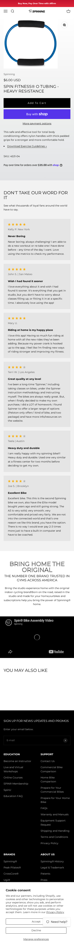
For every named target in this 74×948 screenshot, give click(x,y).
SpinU (7, 790)
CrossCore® (11, 873)
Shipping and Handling (55, 830)
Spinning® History (52, 861)
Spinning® (10, 861)
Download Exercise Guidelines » (27, 146)
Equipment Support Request (53, 822)
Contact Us (48, 761)
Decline (36, 930)
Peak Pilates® (12, 867)
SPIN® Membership (16, 783)
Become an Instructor (17, 761)
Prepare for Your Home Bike (55, 800)
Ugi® (7, 880)
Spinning (9, 74)
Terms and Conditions (54, 837)
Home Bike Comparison (48, 779)
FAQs (44, 808)
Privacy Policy (55, 912)
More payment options (37, 123)
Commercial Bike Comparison (52, 769)
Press (44, 880)
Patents (45, 873)
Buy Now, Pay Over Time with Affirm (37, 3)
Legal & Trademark (52, 867)
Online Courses (13, 777)
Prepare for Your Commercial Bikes (52, 789)
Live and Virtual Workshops (13, 769)
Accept (36, 921)
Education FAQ (13, 796)
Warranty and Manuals (55, 814)
